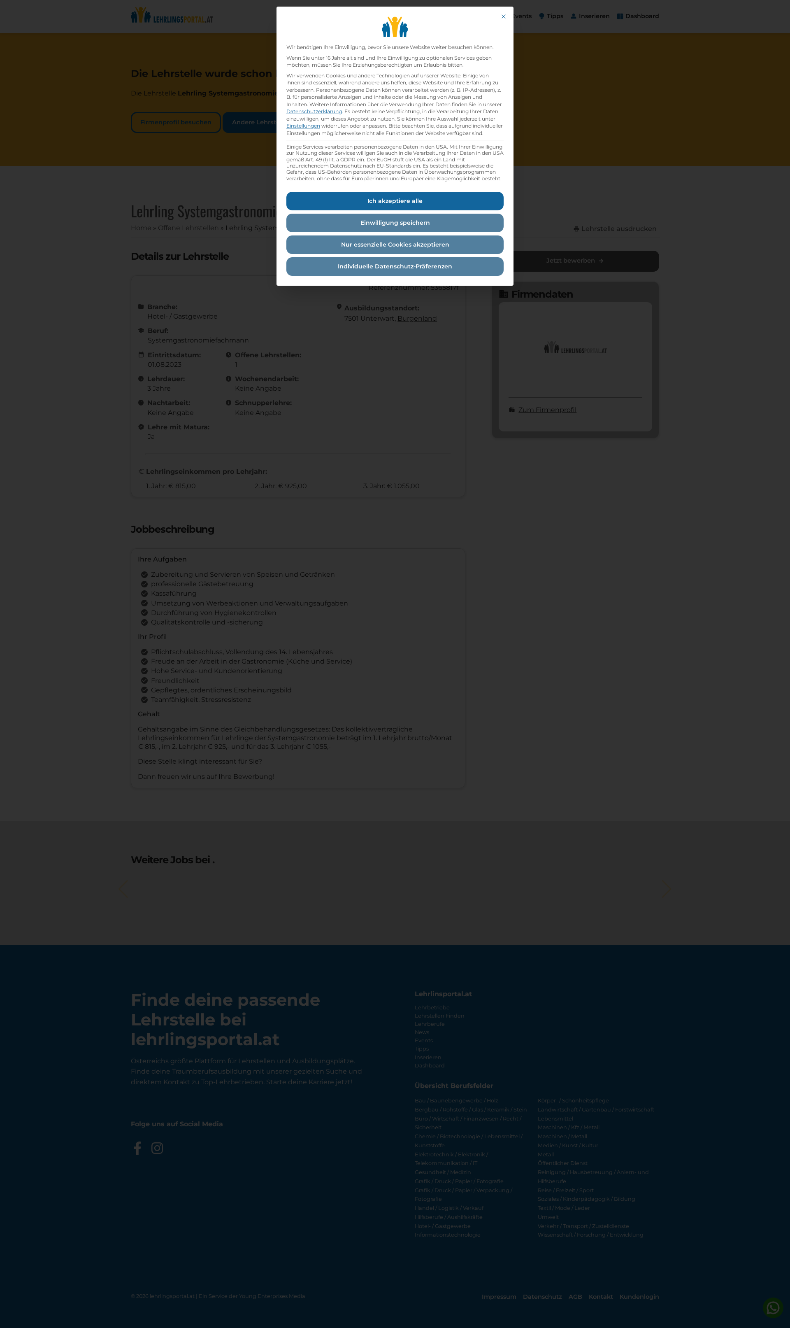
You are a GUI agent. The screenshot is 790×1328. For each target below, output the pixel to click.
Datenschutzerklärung (314, 111)
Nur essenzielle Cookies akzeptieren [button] (395, 244)
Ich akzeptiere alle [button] (395, 201)
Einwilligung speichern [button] (395, 222)
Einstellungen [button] (303, 126)
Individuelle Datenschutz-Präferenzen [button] (395, 266)
